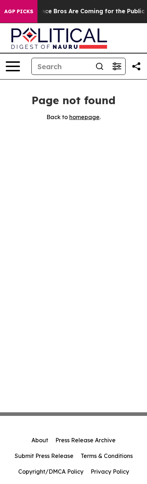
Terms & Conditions (107, 455)
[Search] (99, 66)
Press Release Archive (85, 440)
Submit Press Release (44, 455)
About (39, 440)
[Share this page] (136, 66)
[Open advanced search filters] (116, 66)
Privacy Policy (110, 471)
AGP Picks (18, 11)
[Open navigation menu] (13, 66)
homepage (84, 117)
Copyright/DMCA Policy (50, 471)
